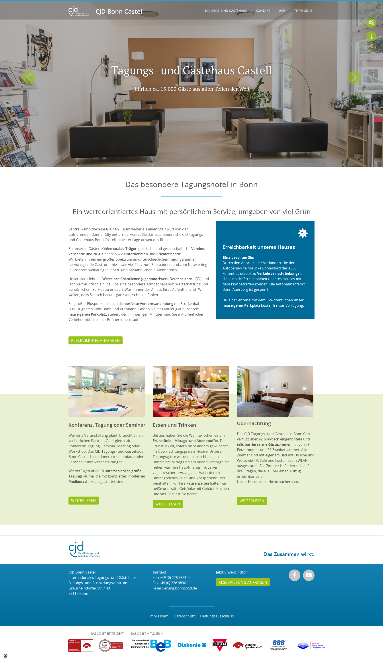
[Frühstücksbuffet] (191, 391)
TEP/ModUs (303, 10)
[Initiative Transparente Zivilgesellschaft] (311, 645)
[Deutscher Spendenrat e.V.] (248, 645)
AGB (282, 10)
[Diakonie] (192, 645)
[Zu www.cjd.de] (84, 548)
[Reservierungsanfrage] (371, 23)
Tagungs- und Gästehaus (226, 10)
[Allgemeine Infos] (371, 36)
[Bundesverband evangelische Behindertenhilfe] (151, 645)
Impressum (158, 616)
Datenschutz (184, 616)
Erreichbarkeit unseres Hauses (259, 247)
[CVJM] (220, 645)
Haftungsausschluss (217, 616)
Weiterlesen (83, 500)
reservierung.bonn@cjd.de (175, 588)
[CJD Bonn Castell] (105, 11)
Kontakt (263, 10)
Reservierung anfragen (95, 340)
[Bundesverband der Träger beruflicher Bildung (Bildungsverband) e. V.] (278, 645)
